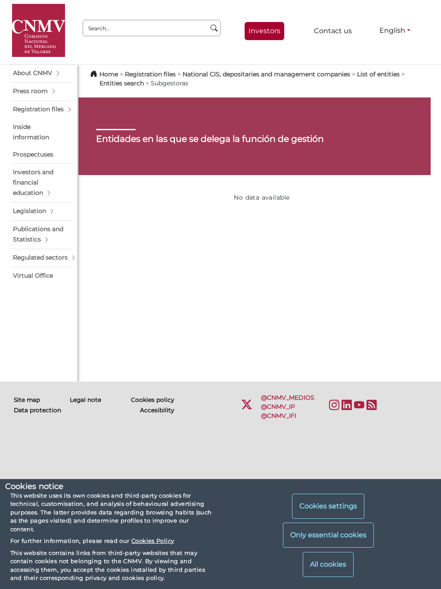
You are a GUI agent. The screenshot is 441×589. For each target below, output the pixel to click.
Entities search (121, 83)
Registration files (150, 74)
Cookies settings (328, 506)
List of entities (378, 74)
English (392, 30)
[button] (41, 73)
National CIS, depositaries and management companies (266, 74)
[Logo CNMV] (38, 30)
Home (108, 74)
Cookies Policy (152, 540)
